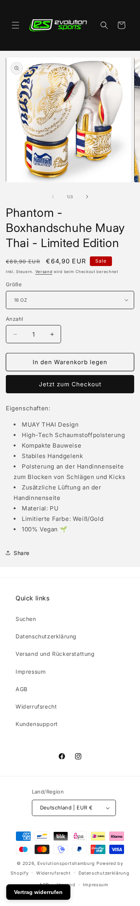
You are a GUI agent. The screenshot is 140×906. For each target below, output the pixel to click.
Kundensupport (37, 724)
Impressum (31, 671)
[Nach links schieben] (52, 196)
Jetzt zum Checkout (70, 384)
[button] (15, 25)
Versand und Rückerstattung (55, 653)
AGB (22, 689)
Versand (43, 271)
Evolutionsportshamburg (66, 863)
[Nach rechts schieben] (87, 196)
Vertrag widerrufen (38, 892)
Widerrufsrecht (36, 706)
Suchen (26, 619)
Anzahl (14, 319)
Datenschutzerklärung (46, 636)
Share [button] (22, 553)
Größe (14, 284)
